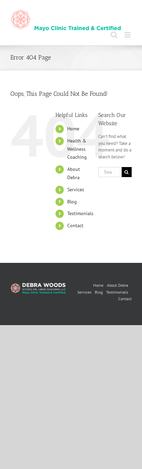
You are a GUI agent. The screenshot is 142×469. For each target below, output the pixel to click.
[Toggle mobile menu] (128, 34)
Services (75, 189)
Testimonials (80, 213)
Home (73, 129)
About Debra (117, 285)
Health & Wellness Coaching (77, 149)
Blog (72, 202)
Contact (75, 225)
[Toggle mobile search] (114, 34)
